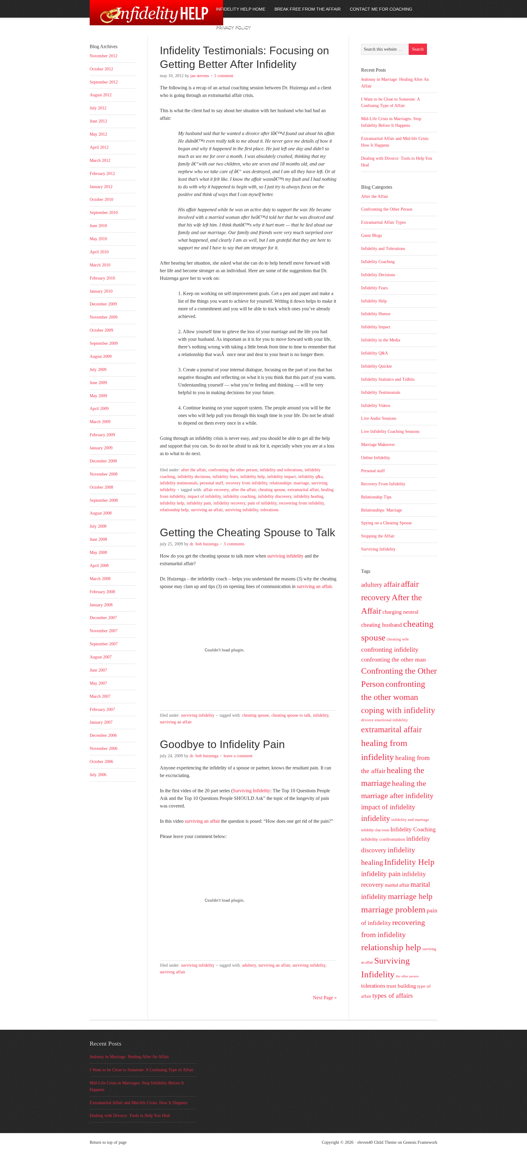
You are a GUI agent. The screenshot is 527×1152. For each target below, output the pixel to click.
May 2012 (98, 134)
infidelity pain (199, 503)
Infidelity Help (252, 476)
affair (392, 584)
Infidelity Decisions (193, 476)
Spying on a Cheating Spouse (386, 523)
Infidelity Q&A (310, 476)
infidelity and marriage (410, 819)
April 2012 (99, 147)
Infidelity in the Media (380, 340)
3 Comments (234, 544)
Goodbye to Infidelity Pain (222, 744)
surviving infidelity (285, 555)
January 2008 (101, 605)
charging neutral (400, 612)
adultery (249, 965)
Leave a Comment (238, 756)
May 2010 (98, 239)
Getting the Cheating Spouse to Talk (247, 532)
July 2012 (98, 108)
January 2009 (101, 448)
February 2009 (102, 435)
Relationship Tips (376, 497)
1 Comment (223, 75)
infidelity (320, 715)
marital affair (397, 885)
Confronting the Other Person (232, 470)
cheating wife (398, 639)
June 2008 (98, 539)
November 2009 (103, 317)
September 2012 (104, 82)
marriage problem (393, 909)
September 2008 (104, 500)
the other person (407, 976)
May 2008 (98, 552)
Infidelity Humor (376, 314)
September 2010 (104, 212)
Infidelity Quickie (376, 366)
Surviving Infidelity (241, 510)
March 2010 (100, 265)
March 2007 (100, 696)
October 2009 (101, 330)
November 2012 (103, 56)
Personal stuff (211, 483)
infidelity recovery (229, 503)
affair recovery (216, 489)
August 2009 (101, 356)
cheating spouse (271, 489)
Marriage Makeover (378, 444)
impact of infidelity (204, 496)
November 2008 (103, 474)
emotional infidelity (391, 720)
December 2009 (103, 304)
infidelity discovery (274, 496)
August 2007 (101, 657)
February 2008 (102, 592)
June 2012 (98, 121)
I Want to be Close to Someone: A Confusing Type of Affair (141, 1070)
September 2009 (104, 343)
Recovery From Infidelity (246, 483)
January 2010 (101, 291)
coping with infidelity (398, 710)
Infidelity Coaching (239, 496)
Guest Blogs (371, 235)
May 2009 (98, 396)
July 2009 (98, 369)
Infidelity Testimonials (178, 483)
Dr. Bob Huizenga (204, 544)
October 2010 (101, 199)
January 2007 (101, 722)
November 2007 (103, 631)
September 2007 (104, 644)
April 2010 (99, 252)
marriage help (410, 896)
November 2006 (103, 748)
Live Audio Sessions (378, 418)
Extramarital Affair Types (383, 222)
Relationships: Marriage (289, 483)
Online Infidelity (375, 457)
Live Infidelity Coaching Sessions (390, 431)
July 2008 (98, 526)
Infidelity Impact (281, 476)
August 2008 (101, 513)
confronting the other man (393, 659)
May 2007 (98, 683)
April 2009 (99, 408)
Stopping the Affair (378, 536)
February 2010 (102, 278)
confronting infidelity (389, 649)
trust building (401, 986)
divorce (367, 720)
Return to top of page (108, 1142)
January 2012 (101, 186)
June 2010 (98, 225)
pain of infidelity (262, 503)
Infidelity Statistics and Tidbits (387, 379)
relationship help (174, 510)
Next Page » (325, 997)
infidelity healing (308, 496)
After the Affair (193, 470)
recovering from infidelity (301, 503)
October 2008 (101, 487)
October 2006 (101, 761)
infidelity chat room (375, 830)
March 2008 (100, 578)
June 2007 (98, 670)
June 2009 (98, 382)
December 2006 (103, 735)
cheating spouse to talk (290, 715)
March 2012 (100, 160)
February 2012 (102, 173)
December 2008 (103, 461)
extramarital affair (303, 489)
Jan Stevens (199, 75)
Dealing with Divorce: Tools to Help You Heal (130, 1115)
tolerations (269, 510)
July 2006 (98, 774)
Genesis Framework (420, 1142)
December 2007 (103, 617)
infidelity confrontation (383, 839)
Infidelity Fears (225, 476)
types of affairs (392, 995)
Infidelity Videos (375, 405)
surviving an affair (207, 510)
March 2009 (100, 421)
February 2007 (102, 709)
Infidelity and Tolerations (281, 470)
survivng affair (172, 972)
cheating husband (381, 625)
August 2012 (101, 95)
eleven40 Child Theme (376, 1142)
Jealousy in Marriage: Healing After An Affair (129, 1056)
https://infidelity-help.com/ (139, 17)
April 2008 (99, 565)
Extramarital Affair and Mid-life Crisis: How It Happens (138, 1102)
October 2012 (101, 69)
